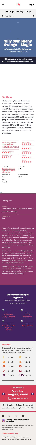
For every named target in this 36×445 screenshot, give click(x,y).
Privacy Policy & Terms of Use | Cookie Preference (16, 439)
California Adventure (24, 49)
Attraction (10, 49)
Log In (31, 4)
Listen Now (8, 433)
